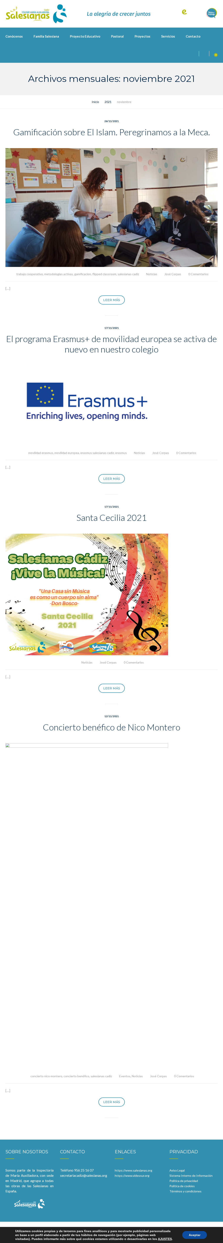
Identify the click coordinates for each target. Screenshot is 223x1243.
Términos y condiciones (185, 1191)
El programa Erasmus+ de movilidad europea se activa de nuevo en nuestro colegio (111, 344)
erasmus (121, 453)
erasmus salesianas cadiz (97, 453)
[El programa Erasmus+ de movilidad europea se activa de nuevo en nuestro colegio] (86, 405)
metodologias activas (58, 274)
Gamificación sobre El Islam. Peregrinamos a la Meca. (111, 132)
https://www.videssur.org (132, 1175)
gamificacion (82, 274)
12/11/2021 (111, 716)
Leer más (111, 300)
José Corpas (172, 274)
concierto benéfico (76, 1076)
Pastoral (117, 36)
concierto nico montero (46, 1076)
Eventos (124, 1076)
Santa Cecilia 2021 (111, 517)
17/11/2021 (111, 327)
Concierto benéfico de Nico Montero (111, 727)
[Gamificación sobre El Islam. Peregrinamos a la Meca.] (111, 207)
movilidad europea (66, 453)
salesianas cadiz (128, 274)
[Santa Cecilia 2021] (86, 594)
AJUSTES (165, 1239)
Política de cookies (182, 1186)
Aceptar (194, 1235)
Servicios (168, 36)
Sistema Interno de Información (191, 1175)
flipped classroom (104, 274)
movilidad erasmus (40, 453)
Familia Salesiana (46, 36)
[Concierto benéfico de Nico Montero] (86, 906)
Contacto (193, 36)
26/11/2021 (111, 121)
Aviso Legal (177, 1170)
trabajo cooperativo (29, 274)
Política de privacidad (183, 1181)
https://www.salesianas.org (133, 1170)
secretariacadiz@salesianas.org (83, 1175)
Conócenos (14, 36)
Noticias (151, 274)
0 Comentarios (198, 274)
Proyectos (142, 36)
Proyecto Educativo (85, 36)
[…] (7, 288)
